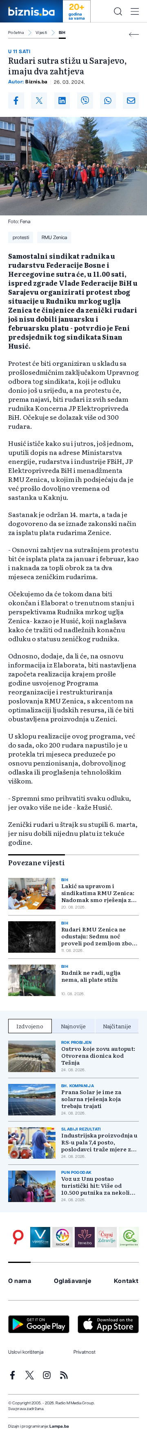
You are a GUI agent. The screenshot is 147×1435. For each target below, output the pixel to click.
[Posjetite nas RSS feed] (64, 1375)
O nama (19, 1281)
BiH (62, 33)
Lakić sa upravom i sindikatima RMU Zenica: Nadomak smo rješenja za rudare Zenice (97, 892)
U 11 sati (19, 51)
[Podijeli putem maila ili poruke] (131, 100)
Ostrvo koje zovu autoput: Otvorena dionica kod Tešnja (98, 1055)
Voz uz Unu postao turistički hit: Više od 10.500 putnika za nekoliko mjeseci (99, 1185)
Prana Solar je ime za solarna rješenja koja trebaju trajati (91, 1098)
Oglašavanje (72, 1281)
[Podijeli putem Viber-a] (85, 100)
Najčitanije (117, 1026)
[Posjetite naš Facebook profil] (12, 1375)
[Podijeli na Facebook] (16, 100)
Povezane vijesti (36, 862)
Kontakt (126, 1281)
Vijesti (41, 33)
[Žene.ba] (85, 1237)
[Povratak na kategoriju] (134, 34)
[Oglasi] (18, 1237)
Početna (16, 33)
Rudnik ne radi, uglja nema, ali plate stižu (90, 976)
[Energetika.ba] (129, 1237)
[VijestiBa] (40, 1237)
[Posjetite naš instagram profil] (46, 1375)
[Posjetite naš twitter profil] (29, 1375)
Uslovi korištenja (25, 1352)
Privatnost (85, 1352)
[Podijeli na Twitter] (39, 100)
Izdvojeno (29, 1026)
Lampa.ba (59, 1426)
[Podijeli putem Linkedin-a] (62, 100)
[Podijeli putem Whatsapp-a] (108, 100)
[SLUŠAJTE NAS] (62, 1237)
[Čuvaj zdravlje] (107, 1237)
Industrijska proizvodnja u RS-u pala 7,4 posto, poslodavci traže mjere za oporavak (99, 1142)
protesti (21, 237)
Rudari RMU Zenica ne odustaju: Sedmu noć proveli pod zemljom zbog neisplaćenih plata (98, 936)
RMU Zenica (54, 237)
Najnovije (73, 1026)
